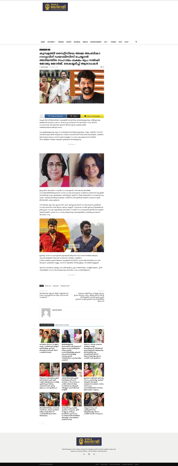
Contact (137, 464)
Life (105, 42)
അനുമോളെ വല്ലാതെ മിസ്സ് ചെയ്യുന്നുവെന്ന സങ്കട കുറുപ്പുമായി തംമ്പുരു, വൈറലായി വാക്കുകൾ (54, 295)
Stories (113, 42)
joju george (55, 285)
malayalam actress (65, 285)
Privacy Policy (103, 464)
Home (43, 42)
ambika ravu (48, 285)
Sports (68, 42)
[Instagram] (89, 454)
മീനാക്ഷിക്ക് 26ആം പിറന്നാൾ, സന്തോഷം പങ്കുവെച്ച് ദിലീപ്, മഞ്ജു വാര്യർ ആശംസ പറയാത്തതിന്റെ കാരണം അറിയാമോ (49, 412)
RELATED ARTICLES (47, 325)
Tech (120, 42)
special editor (44, 67)
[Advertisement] (105, 7)
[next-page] (43, 423)
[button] (136, 42)
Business (77, 42)
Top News (50, 42)
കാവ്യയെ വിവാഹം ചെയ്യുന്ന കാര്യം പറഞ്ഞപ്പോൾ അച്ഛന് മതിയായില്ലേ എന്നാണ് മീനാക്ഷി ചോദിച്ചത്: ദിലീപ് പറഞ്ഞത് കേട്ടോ (49, 348)
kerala (85, 42)
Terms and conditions (114, 464)
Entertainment (95, 42)
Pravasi (61, 42)
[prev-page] (40, 423)
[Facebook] (84, 454)
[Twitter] (94, 454)
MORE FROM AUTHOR (62, 325)
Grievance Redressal (127, 464)
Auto (126, 42)
